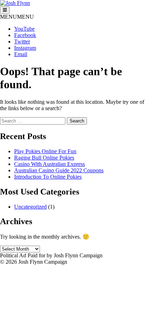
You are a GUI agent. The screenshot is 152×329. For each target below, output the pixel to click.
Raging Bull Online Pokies (44, 158)
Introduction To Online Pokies (48, 177)
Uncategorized (30, 207)
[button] (17, 17)
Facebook (25, 35)
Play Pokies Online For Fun (45, 151)
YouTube (24, 29)
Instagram (25, 48)
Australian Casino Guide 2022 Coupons (59, 170)
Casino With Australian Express (49, 164)
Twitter (22, 41)
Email (20, 54)
